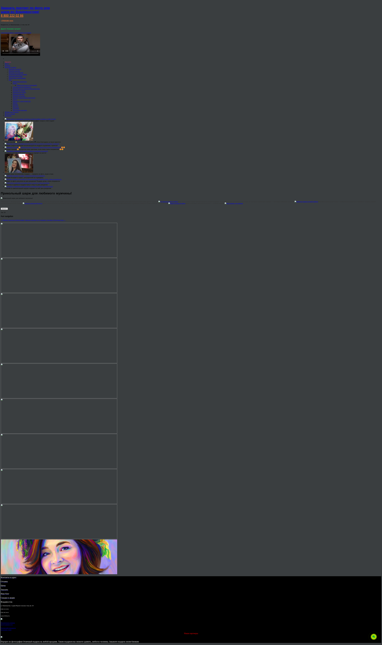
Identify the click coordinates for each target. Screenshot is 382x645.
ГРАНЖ (15, 105)
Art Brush (16, 108)
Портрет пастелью (19, 96)
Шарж (15, 83)
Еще (10, 80)
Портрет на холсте (15, 69)
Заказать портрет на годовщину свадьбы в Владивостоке (45, 220)
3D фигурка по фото (12, 112)
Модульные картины (20, 110)
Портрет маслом (14, 71)
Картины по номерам (16, 73)
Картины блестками (15, 76)
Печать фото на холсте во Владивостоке (26, 89)
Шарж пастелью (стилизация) (27, 85)
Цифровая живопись (20, 81)
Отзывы (7, 65)
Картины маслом (18, 94)
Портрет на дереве (19, 90)
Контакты (8, 115)
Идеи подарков (10, 114)
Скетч (15, 99)
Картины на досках (19, 92)
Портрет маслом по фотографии (13, 220)
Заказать (4, 209)
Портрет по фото (10, 67)
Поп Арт (16, 107)
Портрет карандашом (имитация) (24, 98)
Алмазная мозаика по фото (18, 74)
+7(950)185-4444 (7, 21)
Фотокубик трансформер (17, 78)
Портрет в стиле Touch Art (22, 101)
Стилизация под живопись (22, 87)
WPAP (15, 103)
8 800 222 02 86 (12, 16)
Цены (7, 64)
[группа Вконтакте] (1, 619)
